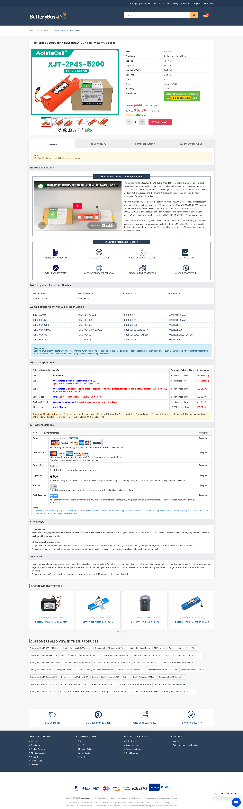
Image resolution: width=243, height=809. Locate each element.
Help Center (83, 745)
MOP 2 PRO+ (83, 298)
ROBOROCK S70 (175, 330)
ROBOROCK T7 (174, 340)
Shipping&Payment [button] (145, 144)
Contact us (155, 3)
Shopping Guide (139, 3)
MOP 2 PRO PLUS (176, 293)
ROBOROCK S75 (40, 335)
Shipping (210, 3)
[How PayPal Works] (160, 787)
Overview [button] (52, 144)
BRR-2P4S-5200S (40, 293)
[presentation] (52, 144)
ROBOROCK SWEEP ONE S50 (135, 335)
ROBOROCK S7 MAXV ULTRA (135, 330)
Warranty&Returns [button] (191, 144)
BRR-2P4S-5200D (86, 293)
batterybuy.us (86, 798)
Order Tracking (171, 3)
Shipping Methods (133, 745)
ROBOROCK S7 (174, 325)
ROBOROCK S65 (130, 325)
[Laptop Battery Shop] (50, 15)
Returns (186, 3)
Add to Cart (162, 121)
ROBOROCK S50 (40, 320)
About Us (34, 741)
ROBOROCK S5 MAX (177, 315)
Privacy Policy (36, 757)
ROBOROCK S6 (129, 320)
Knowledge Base (85, 753)
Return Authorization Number (185, 745)
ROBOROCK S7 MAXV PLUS (90, 330)
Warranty (172, 227)
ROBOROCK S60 (85, 325)
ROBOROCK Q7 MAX (87, 315)
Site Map (34, 764)
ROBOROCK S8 (84, 335)
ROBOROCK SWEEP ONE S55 (181, 335)
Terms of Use (36, 761)
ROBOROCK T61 (130, 340)
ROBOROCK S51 (85, 320)
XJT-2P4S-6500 (40, 298)
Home (31, 30)
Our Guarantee (37, 745)
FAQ (80, 741)
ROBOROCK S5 (129, 315)
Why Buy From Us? (38, 753)
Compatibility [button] (98, 144)
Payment (198, 3)
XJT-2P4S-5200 (130, 293)
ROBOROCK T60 (85, 340)
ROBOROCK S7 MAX (42, 330)
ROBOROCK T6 (39, 340)
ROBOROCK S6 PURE (42, 325)
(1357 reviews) (142, 115)
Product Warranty (38, 749)
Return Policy (83, 757)
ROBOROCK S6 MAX (177, 320)
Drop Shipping (132, 753)
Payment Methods (133, 749)
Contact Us (177, 741)
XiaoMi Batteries (44, 30)
